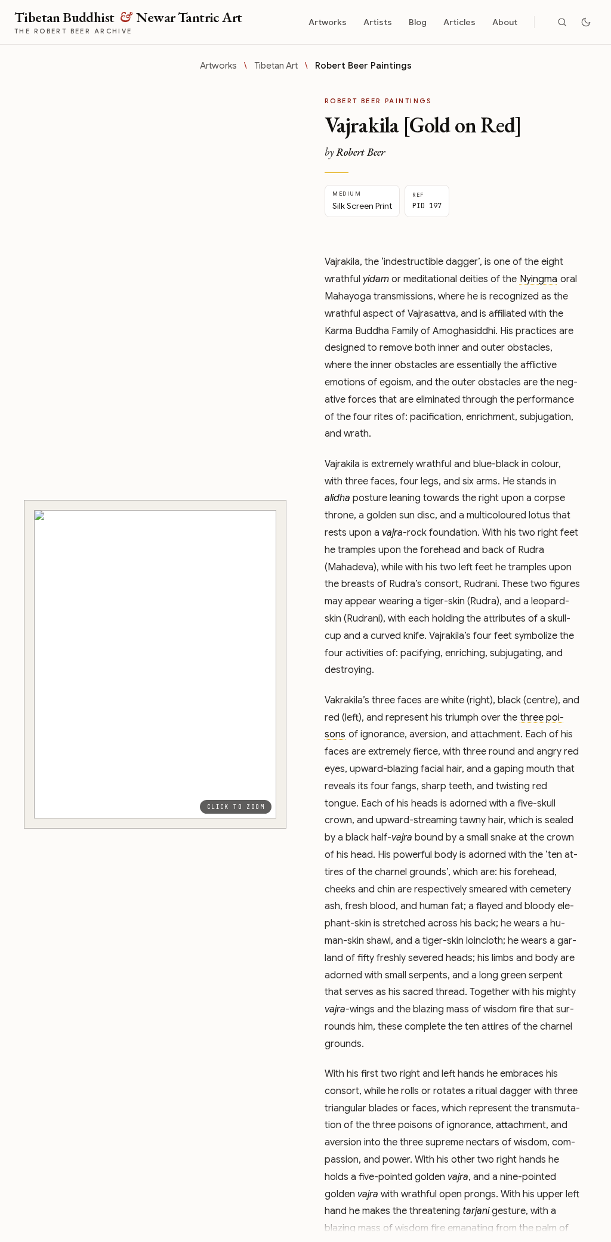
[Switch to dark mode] (586, 22)
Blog (418, 22)
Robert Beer (360, 152)
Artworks (327, 22)
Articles (459, 22)
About (504, 22)
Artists (377, 22)
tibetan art (276, 65)
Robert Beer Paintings (363, 65)
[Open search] (562, 22)
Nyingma (538, 279)
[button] (155, 664)
